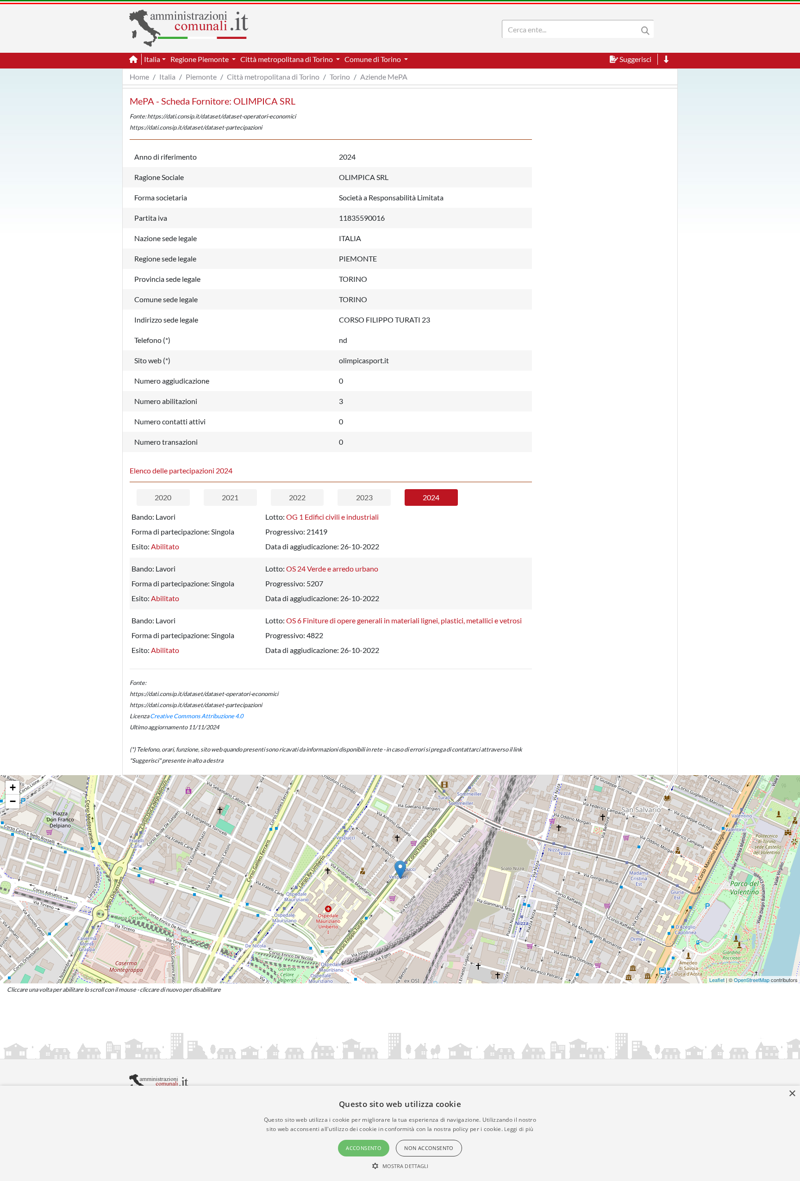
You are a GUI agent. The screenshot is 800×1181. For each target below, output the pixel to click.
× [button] (791, 1093)
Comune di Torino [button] (373, 59)
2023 (364, 497)
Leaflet (717, 979)
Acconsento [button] (363, 1147)
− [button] (13, 801)
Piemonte (201, 76)
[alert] (400, 1133)
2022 (297, 497)
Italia (167, 76)
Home (139, 76)
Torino (340, 76)
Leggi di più (519, 1128)
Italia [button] (152, 59)
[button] (400, 1165)
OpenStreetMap (751, 979)
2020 (163, 497)
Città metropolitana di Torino (273, 76)
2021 (230, 497)
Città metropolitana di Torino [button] (287, 59)
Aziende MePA (383, 76)
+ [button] (13, 787)
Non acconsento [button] (429, 1147)
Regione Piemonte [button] (200, 59)
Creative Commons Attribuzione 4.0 (196, 716)
